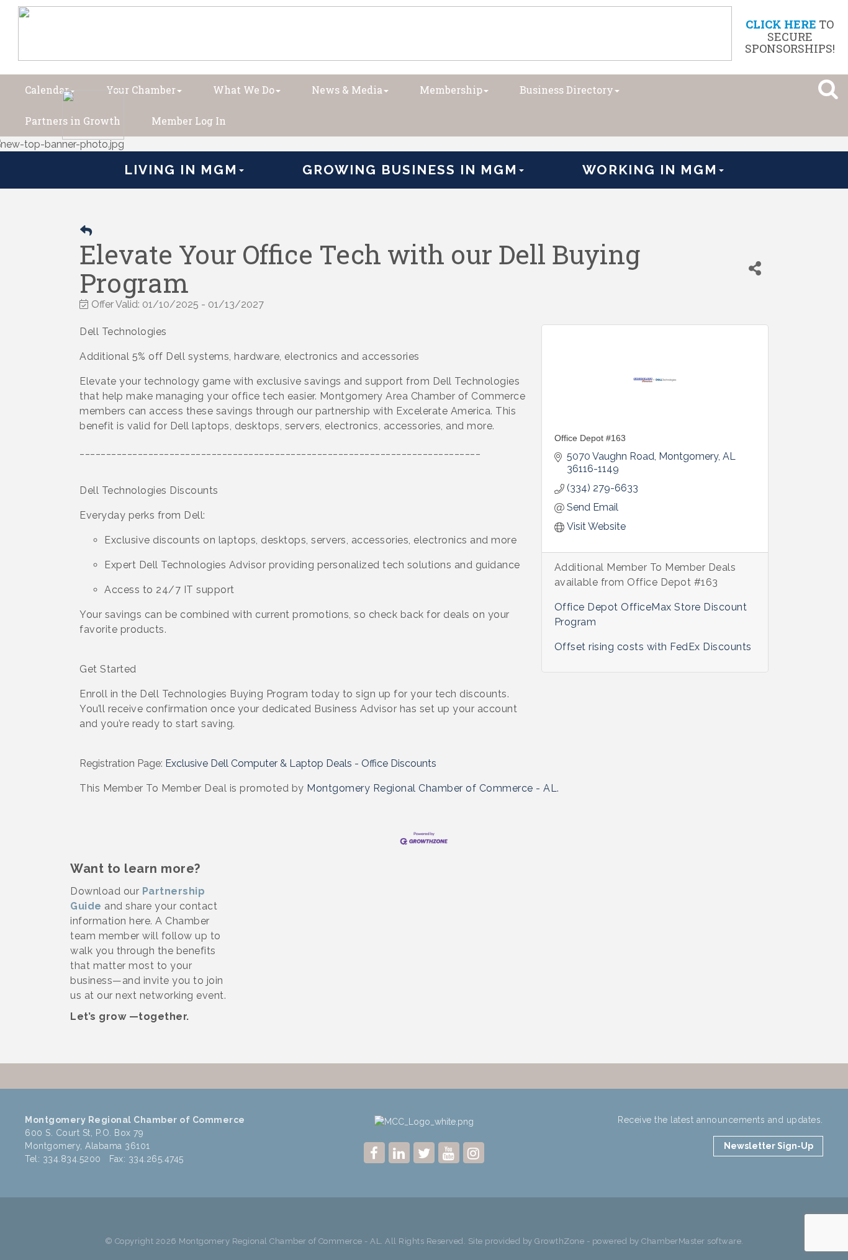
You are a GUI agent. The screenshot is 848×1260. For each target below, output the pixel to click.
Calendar (47, 89)
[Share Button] (755, 268)
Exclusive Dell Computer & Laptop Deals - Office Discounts (300, 763)
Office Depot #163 (590, 438)
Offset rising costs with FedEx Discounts (653, 647)
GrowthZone (559, 1241)
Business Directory (566, 89)
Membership (451, 89)
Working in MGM (650, 169)
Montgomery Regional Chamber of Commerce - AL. (433, 788)
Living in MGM (181, 169)
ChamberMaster (673, 1241)
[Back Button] (86, 231)
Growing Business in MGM (410, 169)
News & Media (347, 89)
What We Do (243, 89)
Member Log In (188, 120)
